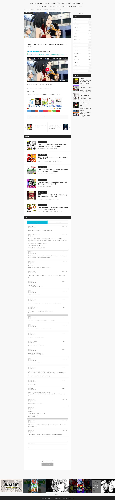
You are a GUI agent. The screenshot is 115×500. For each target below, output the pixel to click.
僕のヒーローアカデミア (30, 9)
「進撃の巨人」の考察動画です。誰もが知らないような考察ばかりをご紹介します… (85, 108)
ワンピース (82, 47)
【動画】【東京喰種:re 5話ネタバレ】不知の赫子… (85, 96)
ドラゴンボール (82, 30)
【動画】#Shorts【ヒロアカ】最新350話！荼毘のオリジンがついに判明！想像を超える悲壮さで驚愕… (52, 195)
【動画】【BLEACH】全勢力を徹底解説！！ (85, 113)
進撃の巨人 (82, 70)
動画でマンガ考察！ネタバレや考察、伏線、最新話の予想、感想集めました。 (57, 3)
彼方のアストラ (82, 65)
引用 (66, 226)
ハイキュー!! (82, 36)
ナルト (82, 33)
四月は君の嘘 (82, 59)
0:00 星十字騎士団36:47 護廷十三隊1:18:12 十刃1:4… (85, 116)
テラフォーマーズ (82, 24)
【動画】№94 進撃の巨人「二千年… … (85, 104)
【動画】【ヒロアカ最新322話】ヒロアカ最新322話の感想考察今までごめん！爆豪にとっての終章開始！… (53, 170)
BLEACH (82, 19)
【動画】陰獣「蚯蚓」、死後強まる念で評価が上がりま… (85, 81)
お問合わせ (57, 494)
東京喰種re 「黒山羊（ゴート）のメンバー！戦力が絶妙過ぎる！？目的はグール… (85, 91)
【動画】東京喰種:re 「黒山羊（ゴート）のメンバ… (85, 88)
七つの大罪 (82, 50)
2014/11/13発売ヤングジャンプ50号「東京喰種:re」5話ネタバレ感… (85, 99)
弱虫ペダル (82, 62)
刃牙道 (82, 56)
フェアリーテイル (82, 42)
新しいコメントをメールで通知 (48, 460)
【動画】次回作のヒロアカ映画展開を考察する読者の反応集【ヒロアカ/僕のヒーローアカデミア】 (52, 183)
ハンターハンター (82, 39)
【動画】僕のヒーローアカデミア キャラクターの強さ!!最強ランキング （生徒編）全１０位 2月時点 (53, 208)
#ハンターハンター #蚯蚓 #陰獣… (85, 83)
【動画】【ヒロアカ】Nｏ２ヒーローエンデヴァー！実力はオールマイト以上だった (53, 157)
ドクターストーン (82, 27)
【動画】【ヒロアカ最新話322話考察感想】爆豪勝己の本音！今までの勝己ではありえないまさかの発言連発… (52, 145)
